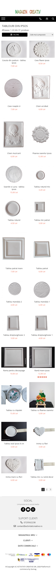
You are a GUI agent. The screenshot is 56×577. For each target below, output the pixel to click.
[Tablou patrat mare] (14, 249)
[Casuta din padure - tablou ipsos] (14, 49)
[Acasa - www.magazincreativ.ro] (28, 11)
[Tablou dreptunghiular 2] (14, 322)
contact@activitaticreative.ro (29, 526)
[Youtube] (28, 509)
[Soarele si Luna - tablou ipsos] (14, 174)
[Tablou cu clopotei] (14, 394)
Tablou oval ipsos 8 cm (14, 443)
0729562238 (29, 522)
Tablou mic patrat (42, 220)
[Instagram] (33, 509)
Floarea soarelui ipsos (42, 153)
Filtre (15, 34)
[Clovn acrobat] (42, 88)
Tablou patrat (42, 268)
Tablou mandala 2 (14, 301)
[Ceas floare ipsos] (42, 49)
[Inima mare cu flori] (14, 464)
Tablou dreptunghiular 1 (42, 335)
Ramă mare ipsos (42, 370)
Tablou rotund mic (42, 186)
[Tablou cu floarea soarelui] (42, 395)
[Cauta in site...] (53, 18)
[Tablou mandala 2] (14, 289)
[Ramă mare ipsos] (42, 357)
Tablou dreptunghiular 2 (14, 335)
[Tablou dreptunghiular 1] (42, 322)
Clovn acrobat (42, 106)
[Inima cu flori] (42, 431)
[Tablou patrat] (42, 248)
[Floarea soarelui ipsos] (42, 134)
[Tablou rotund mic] (42, 174)
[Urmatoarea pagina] (50, 489)
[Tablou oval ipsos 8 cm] (14, 431)
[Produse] (3, 19)
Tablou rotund (14, 220)
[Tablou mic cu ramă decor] (42, 464)
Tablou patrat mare (14, 268)
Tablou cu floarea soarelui (42, 410)
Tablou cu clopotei (14, 410)
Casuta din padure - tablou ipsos (14, 61)
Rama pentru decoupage (14, 370)
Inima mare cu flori (14, 477)
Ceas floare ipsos (42, 60)
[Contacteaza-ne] (40, 18)
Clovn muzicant (14, 153)
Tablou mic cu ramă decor (42, 477)
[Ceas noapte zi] (14, 87)
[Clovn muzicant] (14, 134)
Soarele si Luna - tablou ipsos (14, 187)
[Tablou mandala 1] (42, 289)
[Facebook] (23, 509)
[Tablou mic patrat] (42, 207)
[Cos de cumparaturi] (47, 18)
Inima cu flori (42, 443)
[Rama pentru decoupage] (14, 357)
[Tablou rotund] (14, 207)
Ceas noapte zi (14, 106)
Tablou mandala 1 (42, 301)
